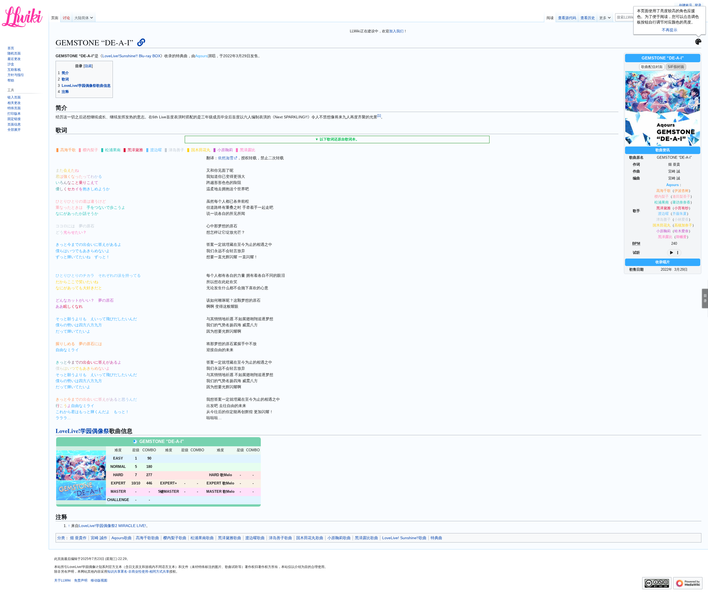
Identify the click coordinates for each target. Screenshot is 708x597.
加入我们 (396, 31)
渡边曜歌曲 (255, 538)
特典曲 (436, 538)
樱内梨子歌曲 (174, 538)
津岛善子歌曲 (280, 538)
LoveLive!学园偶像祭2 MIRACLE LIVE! (112, 525)
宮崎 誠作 (99, 538)
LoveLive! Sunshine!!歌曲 (404, 538)
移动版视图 (99, 580)
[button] (83, 16)
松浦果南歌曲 (202, 538)
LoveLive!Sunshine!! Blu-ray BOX (131, 56)
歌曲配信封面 (652, 67)
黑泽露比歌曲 (366, 538)
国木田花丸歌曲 (309, 538)
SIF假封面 (676, 67)
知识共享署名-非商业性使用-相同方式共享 (138, 571)
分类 (61, 538)
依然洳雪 (225, 158)
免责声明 (80, 580)
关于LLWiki (62, 580)
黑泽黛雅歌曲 (229, 538)
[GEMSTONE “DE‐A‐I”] (81, 475)
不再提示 (669, 30)
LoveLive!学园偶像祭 (82, 431)
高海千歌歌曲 (147, 538)
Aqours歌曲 (121, 538)
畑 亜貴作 (78, 538)
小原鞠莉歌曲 (339, 538)
